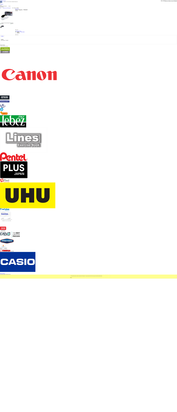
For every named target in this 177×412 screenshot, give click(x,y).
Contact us (170, 0)
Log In (173, 0)
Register (175, 0)
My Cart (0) (1, 4)
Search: (1, 5)
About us (166, 0)
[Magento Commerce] (3, 0)
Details (2, 36)
